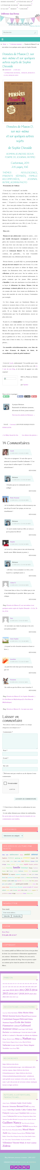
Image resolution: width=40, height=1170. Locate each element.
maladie (22, 877)
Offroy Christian (12, 1133)
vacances (29, 890)
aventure (26, 858)
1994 (34, 983)
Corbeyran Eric (12, 1116)
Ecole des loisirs (23, 1022)
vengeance (34, 890)
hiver (30, 871)
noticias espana (7, 1070)
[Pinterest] (28, 1167)
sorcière (7, 890)
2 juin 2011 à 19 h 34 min (19, 544)
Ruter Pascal (22, 1136)
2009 (7, 990)
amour (34, 854)
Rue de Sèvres (27, 1042)
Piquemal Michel (21, 1133)
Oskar (34, 1039)
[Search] (35, 33)
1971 (16, 983)
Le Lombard (10, 1035)
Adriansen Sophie (16, 1103)
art (21, 858)
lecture (36, 874)
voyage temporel (19, 893)
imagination (18, 874)
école (36, 861)
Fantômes (35, 867)
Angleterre (4, 858)
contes (11, 861)
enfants (21, 864)
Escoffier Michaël (12, 1119)
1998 (9, 986)
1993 (31, 983)
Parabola (23, 1162)
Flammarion (8, 1025)
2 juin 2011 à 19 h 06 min (19, 500)
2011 (16, 990)
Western (24, 893)
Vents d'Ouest (13, 1048)
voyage (13, 893)
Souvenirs (15, 890)
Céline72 (13, 583)
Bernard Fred (22, 1106)
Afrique (21, 854)
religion (34, 884)
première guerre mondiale (22, 884)
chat (37, 858)
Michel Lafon (11, 1039)
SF (32, 887)
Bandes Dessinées (8, 1)
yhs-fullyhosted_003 (28, 1067)
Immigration (23, 874)
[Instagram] (24, 1167)
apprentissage (17, 858)
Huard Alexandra (26, 1123)
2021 (35, 994)
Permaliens (6, 427)
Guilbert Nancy (12, 1122)
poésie (6, 884)
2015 (5, 993)
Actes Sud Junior (13, 1013)
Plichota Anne (30, 1133)
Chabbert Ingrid (14, 1113)
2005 (29, 986)
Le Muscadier (19, 1035)
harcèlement (20, 871)
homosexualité (35, 871)
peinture (36, 880)
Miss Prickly (9, 1129)
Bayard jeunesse (32, 1016)
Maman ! (14, 9)
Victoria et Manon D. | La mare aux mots (20, 709)
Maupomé (30, 1126)
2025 (14, 997)
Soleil (17, 1045)
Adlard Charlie (6, 1103)
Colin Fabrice (33, 1113)
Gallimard (17, 1026)
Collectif (5, 1116)
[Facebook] (12, 1167)
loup (13, 877)
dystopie (33, 861)
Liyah (11, 363)
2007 (35, 986)
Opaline (25, 384)
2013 (28, 989)
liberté (3, 877)
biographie (33, 858)
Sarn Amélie (28, 1136)
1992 (28, 983)
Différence (27, 861)
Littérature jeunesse (9, 5)
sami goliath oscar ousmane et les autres (15, 1079)
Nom (5, 750)
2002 (20, 986)
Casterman (13, 424)
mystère (9, 880)
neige (16, 880)
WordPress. (32, 1162)
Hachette (6, 1032)
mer (25, 877)
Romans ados (13, 75)
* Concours (23, 9)
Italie (30, 874)
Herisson (8, 70)
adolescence (14, 855)
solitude (4, 890)
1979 (18, 983)
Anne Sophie (14, 639)
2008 (4, 990)
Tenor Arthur (8, 1139)
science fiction (5, 887)
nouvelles (27, 880)
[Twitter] (16, 1167)
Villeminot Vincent (11, 1142)
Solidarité (36, 887)
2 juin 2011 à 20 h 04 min (19, 585)
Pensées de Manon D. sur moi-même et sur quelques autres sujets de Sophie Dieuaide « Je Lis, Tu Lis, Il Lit (19, 608)
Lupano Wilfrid (22, 1126)
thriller (25, 890)
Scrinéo (13, 1045)
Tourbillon (6, 1048)
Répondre (32, 470)
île (9, 874)
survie (19, 890)
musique (4, 880)
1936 (6, 983)
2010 (12, 990)
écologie (4, 864)
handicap (15, 871)
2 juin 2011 (16, 70)
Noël (23, 880)
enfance (13, 864)
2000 (15, 986)
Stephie (12, 542)
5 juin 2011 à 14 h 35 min (19, 661)
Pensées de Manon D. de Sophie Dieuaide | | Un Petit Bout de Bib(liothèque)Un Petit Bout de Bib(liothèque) (18, 699)
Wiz (17, 1048)
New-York (19, 880)
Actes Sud (5, 1012)
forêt (8, 871)
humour (5, 874)
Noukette (13, 680)
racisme (30, 884)
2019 (26, 993)
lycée (16, 877)
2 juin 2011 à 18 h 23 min (19, 453)
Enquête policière (33, 864)
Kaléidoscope (16, 1032)
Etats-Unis (9, 868)
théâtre (22, 890)
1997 (6, 986)
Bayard (24, 1016)
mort (31, 877)
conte (7, 861)
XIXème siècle (30, 893)
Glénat (15, 1029)
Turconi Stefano (15, 1139)
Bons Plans (5, 932)
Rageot (13, 1042)
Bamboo (18, 1016)
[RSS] (20, 1167)
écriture (8, 864)
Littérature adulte (24, 1)
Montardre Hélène (17, 1130)
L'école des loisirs (26, 1032)
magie (18, 877)
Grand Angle (21, 1029)
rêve (37, 884)
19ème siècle (5, 854)
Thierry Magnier (29, 1045)
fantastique (24, 868)
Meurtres (28, 877)
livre (6, 877)
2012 (22, 989)
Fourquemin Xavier (22, 1119)
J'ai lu (11, 1032)
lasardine (13, 659)
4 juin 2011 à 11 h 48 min (19, 641)
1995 (36, 983)
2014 (34, 989)
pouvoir (13, 884)
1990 (26, 983)
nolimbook (30, 1076)
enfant (17, 864)
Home (4, 44)
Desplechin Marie (28, 1116)
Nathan (26, 1038)
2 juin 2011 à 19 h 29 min (21, 480)
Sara (11, 618)
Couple (15, 861)
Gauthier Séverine (31, 1119)
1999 (12, 986)
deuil (22, 861)
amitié (27, 854)
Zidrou (6, 1145)
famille (16, 867)
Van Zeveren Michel (25, 1139)
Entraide (4, 867)
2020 (31, 994)
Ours (30, 880)
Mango (5, 1039)
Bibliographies (25, 5)
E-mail (5, 758)
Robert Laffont (18, 1042)
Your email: (6, 909)
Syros (21, 1045)
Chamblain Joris (24, 1113)
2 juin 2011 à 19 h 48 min (21, 564)
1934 (4, 983)
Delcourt (24, 1019)
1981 (21, 983)
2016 (11, 993)
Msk (21, 1039)
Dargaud (16, 1019)
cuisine (19, 861)
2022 (4, 997)
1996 (4, 986)
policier (10, 884)
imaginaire (13, 874)
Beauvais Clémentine (9, 1106)
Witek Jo (23, 1143)
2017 (16, 994)
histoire (26, 871)
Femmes (4, 871)
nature (12, 880)
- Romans (24, 73)
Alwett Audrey (27, 1103)
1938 (8, 983)
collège (4, 861)
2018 (21, 993)
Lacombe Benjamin (10, 1126)
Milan (17, 1039)
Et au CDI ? (5, 9)
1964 (11, 983)
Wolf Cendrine (31, 1143)
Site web (5, 766)
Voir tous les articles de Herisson (23, 415)
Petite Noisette (14, 498)
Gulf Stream (29, 1029)
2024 (11, 997)
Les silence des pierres (30, 435)
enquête (26, 864)
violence (10, 893)
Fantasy (31, 867)
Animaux (11, 858)
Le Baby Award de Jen (10, 435)
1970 (13, 983)
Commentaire (8, 732)
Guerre (11, 871)
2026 (17, 997)
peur (3, 884)
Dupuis (11, 1022)
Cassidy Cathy (20, 1110)
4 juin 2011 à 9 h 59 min (19, 620)
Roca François (15, 1136)
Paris (33, 880)
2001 (18, 986)
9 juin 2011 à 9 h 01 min (19, 682)
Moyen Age (35, 877)
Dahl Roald (20, 1116)
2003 (23, 986)
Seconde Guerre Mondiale (16, 887)
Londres (10, 877)
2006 (32, 986)
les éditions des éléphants (30, 1035)
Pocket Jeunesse (6, 1042)
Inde (28, 874)
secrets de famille (27, 887)
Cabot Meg (10, 1110)
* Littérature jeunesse (15, 44)
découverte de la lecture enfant (20, 1082)
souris (11, 890)
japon (33, 874)
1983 (23, 983)
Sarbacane (6, 1045)
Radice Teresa (6, 1136)
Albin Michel (23, 1013)
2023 (7, 997)
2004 (26, 986)
